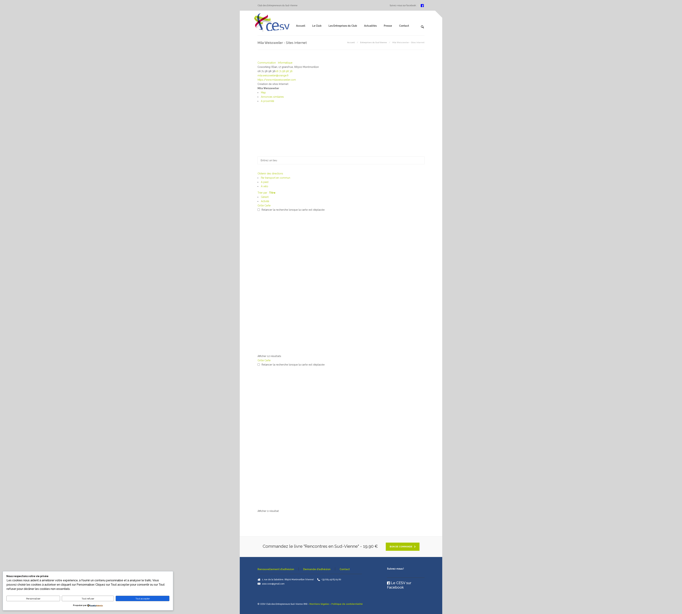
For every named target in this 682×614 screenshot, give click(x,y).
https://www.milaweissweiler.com (277, 79)
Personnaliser (33, 598)
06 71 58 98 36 (284, 71)
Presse (388, 25)
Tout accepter (142, 598)
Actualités (370, 25)
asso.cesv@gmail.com (273, 584)
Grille (261, 205)
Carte (267, 205)
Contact (404, 25)
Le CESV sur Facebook (399, 585)
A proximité (267, 101)
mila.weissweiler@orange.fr (273, 75)
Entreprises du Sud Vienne (373, 42)
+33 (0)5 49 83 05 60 (331, 579)
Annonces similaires (272, 96)
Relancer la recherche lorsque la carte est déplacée (293, 209)
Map (263, 92)
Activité (265, 201)
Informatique (284, 62)
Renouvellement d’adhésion (276, 569)
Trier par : (266, 192)
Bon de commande (401, 546)
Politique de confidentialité (347, 604)
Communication (267, 62)
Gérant (265, 197)
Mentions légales (319, 604)
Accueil (300, 25)
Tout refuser (88, 598)
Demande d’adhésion (317, 569)
